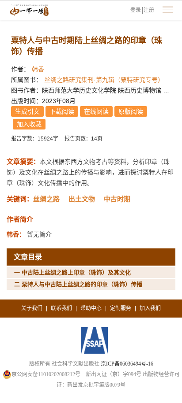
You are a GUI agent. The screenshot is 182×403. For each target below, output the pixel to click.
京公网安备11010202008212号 (45, 374)
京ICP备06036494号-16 (127, 364)
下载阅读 (61, 111)
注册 (149, 10)
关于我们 (31, 308)
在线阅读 (96, 111)
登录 (135, 10)
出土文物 (81, 199)
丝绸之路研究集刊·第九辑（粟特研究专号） (104, 79)
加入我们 (150, 308)
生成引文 (27, 111)
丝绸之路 (46, 199)
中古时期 (117, 199)
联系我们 (61, 308)
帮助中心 (91, 308)
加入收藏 (29, 124)
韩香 (38, 69)
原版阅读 (130, 111)
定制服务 (120, 308)
